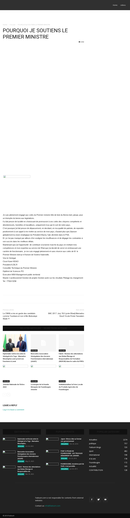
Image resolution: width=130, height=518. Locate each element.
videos (123, 5)
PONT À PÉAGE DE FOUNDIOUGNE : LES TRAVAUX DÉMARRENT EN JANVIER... (72, 453)
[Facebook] (91, 499)
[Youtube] (105, 499)
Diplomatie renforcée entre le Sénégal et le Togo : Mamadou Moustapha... (28, 441)
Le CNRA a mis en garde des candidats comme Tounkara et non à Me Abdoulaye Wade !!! (20, 316)
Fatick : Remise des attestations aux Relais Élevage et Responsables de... (29, 469)
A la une (12, 25)
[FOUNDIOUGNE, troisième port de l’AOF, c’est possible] (52, 467)
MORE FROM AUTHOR (55, 328)
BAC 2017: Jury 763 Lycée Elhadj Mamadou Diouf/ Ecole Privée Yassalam (66, 314)
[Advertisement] (65, 17)
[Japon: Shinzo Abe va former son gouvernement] (52, 442)
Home (115, 5)
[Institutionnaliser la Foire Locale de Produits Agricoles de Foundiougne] (71, 373)
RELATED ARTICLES (30, 328)
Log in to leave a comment (13, 410)
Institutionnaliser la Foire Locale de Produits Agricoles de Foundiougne (71, 386)
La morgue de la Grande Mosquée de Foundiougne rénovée (41, 386)
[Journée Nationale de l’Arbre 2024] (15, 373)
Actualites (64, 444)
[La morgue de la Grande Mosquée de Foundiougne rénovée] (43, 373)
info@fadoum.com (52, 506)
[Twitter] (98, 499)
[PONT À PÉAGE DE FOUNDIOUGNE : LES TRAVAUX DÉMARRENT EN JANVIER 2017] (52, 454)
